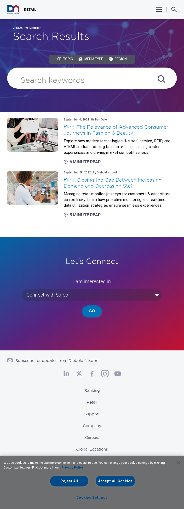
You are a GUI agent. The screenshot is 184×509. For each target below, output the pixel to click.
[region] (92, 482)
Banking (92, 390)
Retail (92, 402)
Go (92, 311)
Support (92, 414)
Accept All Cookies (115, 481)
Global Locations (92, 449)
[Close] (178, 462)
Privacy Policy (73, 467)
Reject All (69, 481)
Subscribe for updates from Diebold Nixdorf (57, 360)
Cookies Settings (92, 498)
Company (92, 425)
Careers (92, 437)
